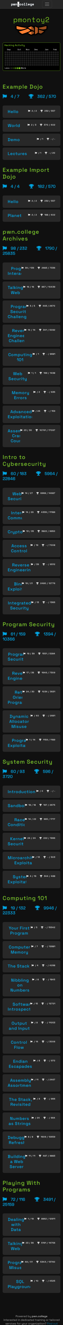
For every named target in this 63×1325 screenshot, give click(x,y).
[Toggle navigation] (47, 4)
